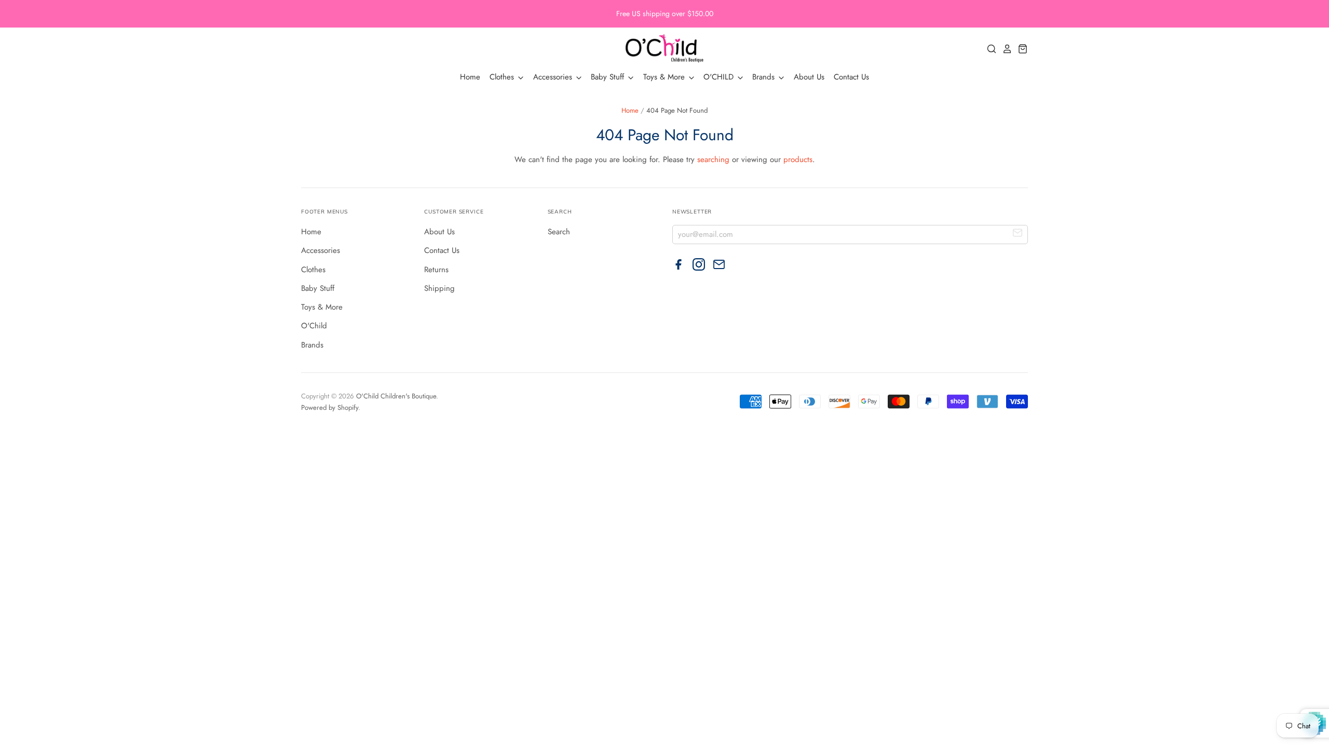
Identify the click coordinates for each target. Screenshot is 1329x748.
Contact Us (851, 77)
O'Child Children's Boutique (396, 396)
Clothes (503, 77)
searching (713, 159)
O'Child (314, 325)
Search (559, 231)
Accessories (554, 77)
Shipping (439, 288)
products (797, 159)
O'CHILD (719, 77)
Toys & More (665, 77)
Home (470, 77)
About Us (809, 77)
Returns (436, 269)
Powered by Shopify (329, 407)
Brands (764, 77)
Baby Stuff (609, 77)
